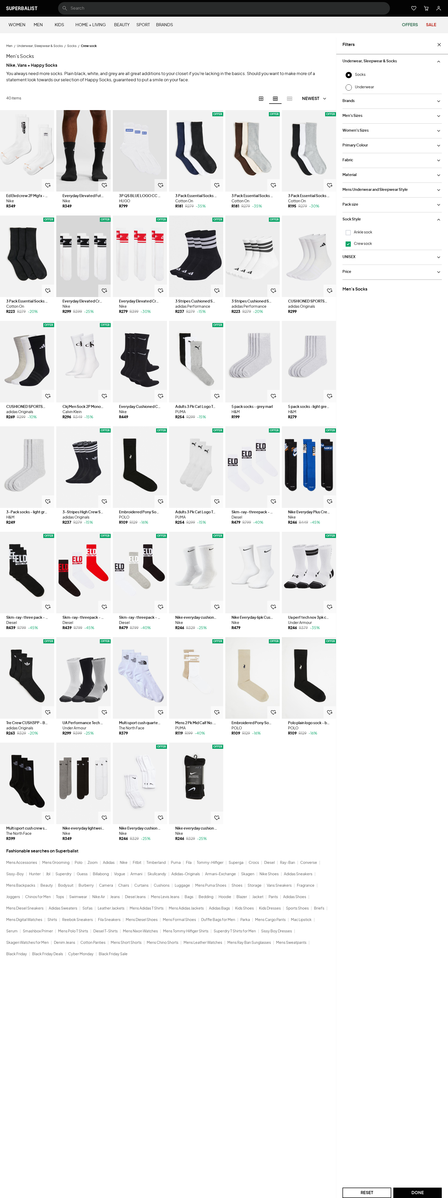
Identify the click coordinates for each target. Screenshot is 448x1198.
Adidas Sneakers (298, 874)
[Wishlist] (414, 8)
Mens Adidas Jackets (186, 908)
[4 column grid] (261, 98)
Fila (189, 863)
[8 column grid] (289, 98)
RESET (367, 1193)
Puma (176, 863)
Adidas (109, 863)
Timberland (156, 863)
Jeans (115, 897)
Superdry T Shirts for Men (235, 931)
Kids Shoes (244, 908)
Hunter (35, 874)
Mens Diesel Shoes (142, 920)
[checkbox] (348, 232)
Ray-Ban (287, 863)
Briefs (319, 908)
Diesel (269, 863)
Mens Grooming (55, 863)
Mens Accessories (21, 863)
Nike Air (98, 897)
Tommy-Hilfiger (210, 863)
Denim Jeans (64, 943)
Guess (82, 874)
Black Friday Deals (47, 954)
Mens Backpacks (20, 885)
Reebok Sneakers (77, 920)
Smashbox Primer (38, 931)
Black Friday (16, 954)
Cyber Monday (81, 954)
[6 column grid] (275, 98)
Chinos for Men (38, 897)
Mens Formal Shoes (179, 920)
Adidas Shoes (294, 897)
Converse (308, 863)
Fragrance (305, 885)
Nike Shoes (269, 874)
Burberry (86, 885)
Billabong (101, 874)
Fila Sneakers (109, 920)
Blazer (241, 897)
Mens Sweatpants (291, 943)
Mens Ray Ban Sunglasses (249, 943)
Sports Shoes (297, 908)
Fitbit (137, 863)
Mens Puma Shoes (210, 885)
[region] (27, 151)
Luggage (182, 885)
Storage (255, 885)
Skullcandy (157, 874)
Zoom (93, 863)
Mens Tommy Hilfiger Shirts (185, 931)
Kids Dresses (270, 908)
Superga (236, 863)
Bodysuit (65, 885)
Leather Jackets (111, 908)
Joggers (13, 897)
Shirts (52, 920)
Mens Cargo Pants (270, 920)
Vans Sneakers (279, 885)
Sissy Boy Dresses (276, 931)
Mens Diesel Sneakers (25, 908)
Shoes (237, 885)
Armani (136, 874)
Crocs (254, 863)
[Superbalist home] (21, 8)
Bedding (206, 897)
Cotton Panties (93, 943)
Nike (124, 863)
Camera (106, 885)
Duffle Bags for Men (218, 920)
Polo (78, 863)
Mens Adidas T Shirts (147, 908)
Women (17, 25)
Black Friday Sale (113, 954)
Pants (273, 897)
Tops (60, 897)
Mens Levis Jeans (165, 897)
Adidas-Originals (185, 874)
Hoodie (225, 897)
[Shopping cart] (426, 8)
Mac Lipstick (301, 920)
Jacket (257, 897)
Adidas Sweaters (63, 908)
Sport (143, 25)
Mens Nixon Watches (140, 931)
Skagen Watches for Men (27, 943)
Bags (189, 897)
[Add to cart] (48, 185)
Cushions (162, 885)
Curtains (141, 885)
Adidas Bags (219, 908)
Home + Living (90, 25)
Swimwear (78, 897)
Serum (12, 931)
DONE (417, 1193)
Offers (410, 25)
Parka (245, 920)
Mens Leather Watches (203, 943)
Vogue (119, 874)
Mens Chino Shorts (162, 943)
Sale (431, 25)
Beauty (122, 25)
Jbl (48, 874)
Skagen (247, 874)
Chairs (123, 885)
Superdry (63, 874)
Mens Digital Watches (24, 920)
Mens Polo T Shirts (73, 931)
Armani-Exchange (220, 874)
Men (38, 25)
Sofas (87, 908)
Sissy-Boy (15, 874)
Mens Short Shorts (126, 943)
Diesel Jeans (135, 897)
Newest (310, 99)
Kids (59, 25)
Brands (164, 25)
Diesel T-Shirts (105, 931)
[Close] (439, 44)
